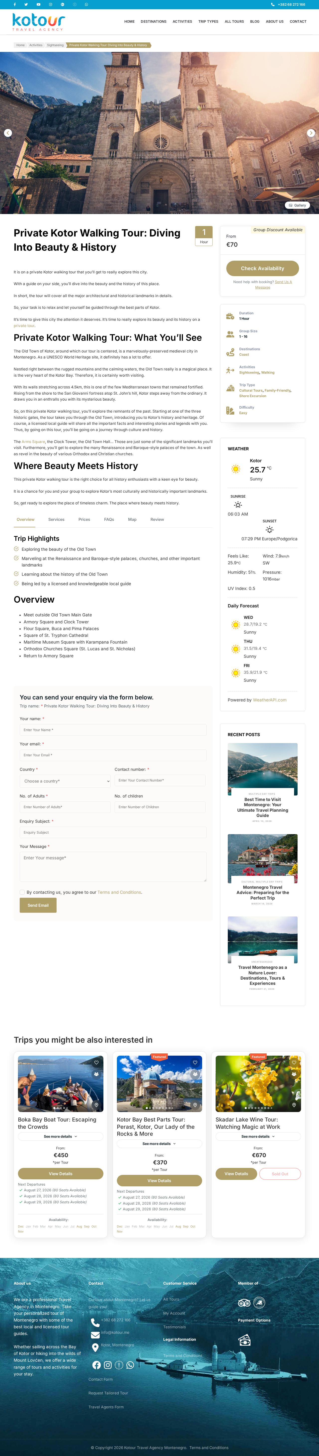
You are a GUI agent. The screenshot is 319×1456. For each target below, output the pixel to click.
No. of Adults (34, 795)
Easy (243, 413)
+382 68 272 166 (291, 4)
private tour (24, 325)
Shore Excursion (252, 396)
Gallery (300, 205)
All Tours (234, 21)
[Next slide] (311, 133)
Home (129, 21)
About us (275, 21)
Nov (21, 1231)
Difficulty (246, 407)
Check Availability (263, 268)
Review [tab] (157, 519)
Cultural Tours (251, 390)
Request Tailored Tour (108, 1393)
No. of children (129, 795)
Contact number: (132, 769)
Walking (268, 372)
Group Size (248, 331)
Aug (79, 1226)
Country (29, 769)
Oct (93, 1226)
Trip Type (247, 385)
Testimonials (174, 1327)
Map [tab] (132, 519)
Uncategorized (262, 962)
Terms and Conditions (119, 892)
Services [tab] (56, 519)
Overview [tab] (25, 519)
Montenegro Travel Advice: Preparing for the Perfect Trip (263, 892)
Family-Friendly (277, 390)
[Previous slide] (8, 133)
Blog (255, 21)
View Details (61, 1173)
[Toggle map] (96, 1105)
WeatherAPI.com (270, 699)
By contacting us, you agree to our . (84, 892)
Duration (246, 313)
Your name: (32, 718)
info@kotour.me (115, 1332)
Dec (21, 1226)
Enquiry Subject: (37, 821)
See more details (58, 1136)
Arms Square (33, 441)
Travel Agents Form (106, 1407)
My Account (174, 1313)
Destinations (153, 21)
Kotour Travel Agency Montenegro (155, 1447)
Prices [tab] (84, 519)
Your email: (32, 743)
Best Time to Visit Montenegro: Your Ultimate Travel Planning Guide (262, 807)
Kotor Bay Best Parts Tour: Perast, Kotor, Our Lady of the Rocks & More (156, 1126)
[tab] (54, 1108)
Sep (86, 1226)
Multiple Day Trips (262, 794)
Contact (298, 21)
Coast (244, 354)
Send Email (38, 905)
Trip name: (31, 705)
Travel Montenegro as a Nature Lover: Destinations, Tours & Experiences (262, 975)
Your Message (35, 846)
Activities (182, 21)
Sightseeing (249, 372)
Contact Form (100, 1379)
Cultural (248, 882)
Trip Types (208, 21)
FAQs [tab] (109, 519)
